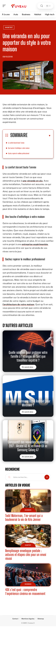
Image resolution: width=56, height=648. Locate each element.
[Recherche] (41, 6)
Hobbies (28, 510)
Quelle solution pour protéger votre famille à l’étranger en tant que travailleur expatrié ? (28, 356)
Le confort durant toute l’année (16, 143)
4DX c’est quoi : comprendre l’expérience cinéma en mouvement (25, 592)
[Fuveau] (18, 6)
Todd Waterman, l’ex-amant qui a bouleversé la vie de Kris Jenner (24, 517)
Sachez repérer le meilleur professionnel (18, 153)
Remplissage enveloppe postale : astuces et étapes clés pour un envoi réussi (25, 555)
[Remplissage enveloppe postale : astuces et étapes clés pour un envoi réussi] (28, 536)
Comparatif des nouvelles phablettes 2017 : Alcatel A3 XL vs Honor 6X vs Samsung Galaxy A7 (28, 446)
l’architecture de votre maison (18, 304)
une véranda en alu (33, 180)
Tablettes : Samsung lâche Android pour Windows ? (28, 403)
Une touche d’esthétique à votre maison (18, 148)
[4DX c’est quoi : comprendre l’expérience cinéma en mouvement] (28, 575)
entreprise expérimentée (35, 244)
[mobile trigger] (5, 6)
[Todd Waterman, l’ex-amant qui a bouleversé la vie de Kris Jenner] (28, 500)
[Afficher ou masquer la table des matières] (39, 135)
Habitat (9, 27)
